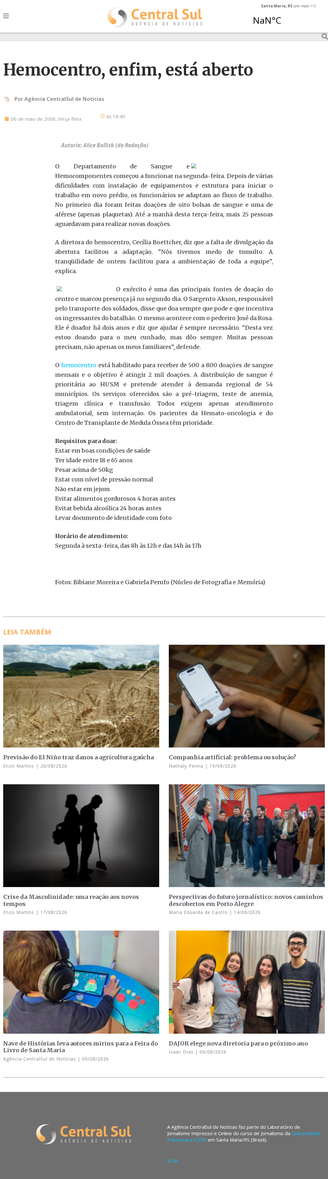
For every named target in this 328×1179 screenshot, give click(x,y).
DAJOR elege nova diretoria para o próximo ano (238, 1043)
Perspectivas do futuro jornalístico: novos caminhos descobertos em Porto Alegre (246, 900)
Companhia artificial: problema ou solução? (232, 757)
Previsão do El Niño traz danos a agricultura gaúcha (78, 757)
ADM (172, 1161)
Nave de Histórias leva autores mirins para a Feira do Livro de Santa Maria (80, 1047)
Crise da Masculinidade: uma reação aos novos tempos (71, 900)
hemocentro (78, 365)
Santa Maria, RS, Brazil (286, 17)
